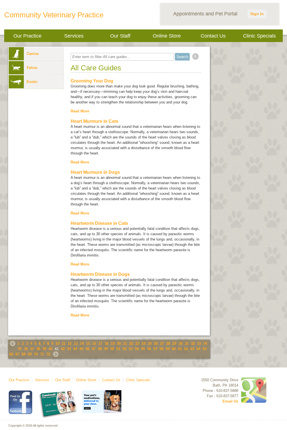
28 (168, 343)
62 (186, 349)
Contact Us (213, 36)
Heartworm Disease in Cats (99, 223)
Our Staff (120, 36)
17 (100, 343)
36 (26, 349)
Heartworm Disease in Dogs (100, 274)
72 (48, 354)
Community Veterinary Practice (53, 15)
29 (174, 343)
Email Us (230, 401)
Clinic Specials (259, 36)
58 (161, 349)
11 (63, 343)
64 (198, 349)
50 (112, 349)
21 (125, 343)
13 (76, 343)
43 (69, 349)
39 (44, 349)
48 (100, 349)
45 (81, 349)
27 (162, 343)
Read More (80, 111)
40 (50, 349)
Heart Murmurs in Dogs (95, 172)
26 (156, 343)
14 (82, 343)
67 (17, 354)
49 (106, 349)
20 (119, 343)
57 (155, 349)
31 (187, 343)
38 (38, 349)
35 (20, 349)
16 (94, 343)
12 (69, 343)
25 (150, 343)
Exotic (32, 82)
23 (137, 343)
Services (74, 36)
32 (193, 343)
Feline (32, 68)
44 (75, 349)
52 (124, 349)
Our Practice (27, 36)
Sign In (257, 13)
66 (11, 354)
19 (113, 343)
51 (118, 349)
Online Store (167, 36)
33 (199, 343)
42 (63, 349)
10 (57, 343)
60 (174, 349)
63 (192, 349)
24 (143, 343)
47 (94, 349)
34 (205, 343)
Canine (33, 54)
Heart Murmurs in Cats (94, 121)
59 (168, 349)
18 (106, 343)
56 (149, 349)
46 (87, 349)
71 (42, 354)
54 (137, 349)
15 (88, 343)
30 (180, 343)
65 (205, 349)
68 (24, 354)
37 (32, 349)
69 (30, 354)
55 (143, 349)
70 (36, 354)
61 (180, 349)
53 (131, 349)
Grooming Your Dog (92, 80)
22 (131, 343)
